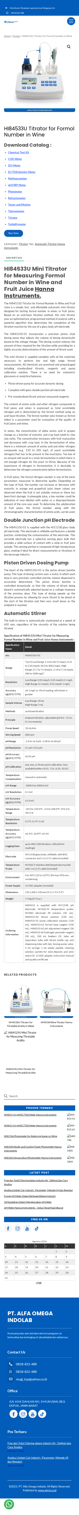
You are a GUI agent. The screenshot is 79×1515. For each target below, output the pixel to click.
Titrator (16, 36)
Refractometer (17, 198)
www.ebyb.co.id (47, 1490)
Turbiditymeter (17, 224)
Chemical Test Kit (18, 152)
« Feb (39, 1282)
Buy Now (13, 233)
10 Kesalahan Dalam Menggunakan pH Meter (28, 1202)
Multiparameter (17, 178)
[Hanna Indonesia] (11, 21)
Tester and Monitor (19, 204)
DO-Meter (14, 165)
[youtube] (27, 1227)
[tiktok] (37, 1227)
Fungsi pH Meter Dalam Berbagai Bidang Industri (30, 1196)
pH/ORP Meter (17, 185)
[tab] (14, 258)
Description (14, 258)
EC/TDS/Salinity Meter (21, 172)
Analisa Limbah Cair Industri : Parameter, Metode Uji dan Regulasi (38, 1190)
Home (7, 36)
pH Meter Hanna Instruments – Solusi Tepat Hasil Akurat (33, 1207)
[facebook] (8, 1227)
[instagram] (18, 1227)
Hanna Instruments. (29, 292)
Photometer (15, 191)
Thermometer (16, 211)
